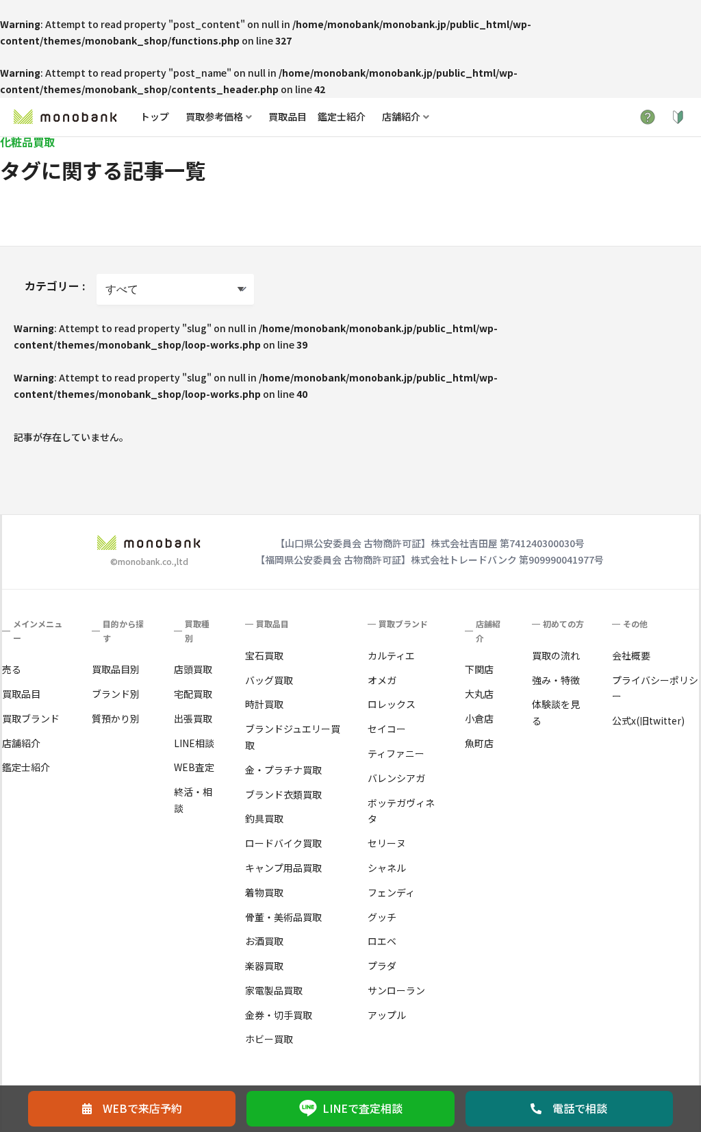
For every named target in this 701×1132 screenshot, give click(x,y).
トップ (154, 116)
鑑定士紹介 (342, 116)
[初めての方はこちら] (677, 117)
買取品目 (287, 116)
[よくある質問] (647, 117)
